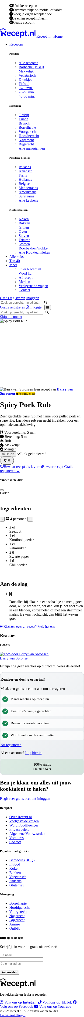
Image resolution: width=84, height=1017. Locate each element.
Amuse (14, 924)
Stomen (24, 244)
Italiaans (25, 167)
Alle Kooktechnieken (34, 252)
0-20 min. (26, 88)
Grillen (24, 227)
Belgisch (25, 184)
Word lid (25, 273)
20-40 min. (27, 92)
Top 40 (14, 261)
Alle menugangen (32, 148)
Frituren (24, 240)
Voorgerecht (28, 132)
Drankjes (25, 80)
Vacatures (16, 838)
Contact (24, 290)
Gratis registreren (12, 298)
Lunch (23, 119)
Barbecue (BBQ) (31, 67)
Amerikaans (27, 192)
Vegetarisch (27, 75)
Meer (13, 265)
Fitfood (24, 84)
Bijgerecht (26, 144)
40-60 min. (27, 96)
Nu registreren (10, 745)
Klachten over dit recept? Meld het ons (29, 626)
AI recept (25, 277)
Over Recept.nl (30, 269)
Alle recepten (28, 63)
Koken (24, 219)
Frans (23, 175)
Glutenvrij (16, 885)
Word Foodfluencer (23, 825)
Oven (23, 231)
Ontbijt (24, 115)
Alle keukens (28, 200)
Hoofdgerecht (29, 136)
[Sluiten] (2, 490)
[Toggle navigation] (47, 307)
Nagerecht (26, 140)
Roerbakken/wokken (34, 248)
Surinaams (26, 196)
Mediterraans (28, 188)
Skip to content (11, 317)
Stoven (24, 236)
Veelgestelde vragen (33, 286)
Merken (24, 282)
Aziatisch (25, 171)
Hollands (25, 179)
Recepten (16, 44)
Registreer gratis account (18, 798)
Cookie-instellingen (12, 1015)
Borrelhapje (27, 127)
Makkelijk (26, 71)
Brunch (24, 123)
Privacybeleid (19, 829)
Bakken (24, 223)
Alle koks (16, 257)
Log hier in (33, 753)
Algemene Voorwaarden (27, 834)
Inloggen (32, 298)
